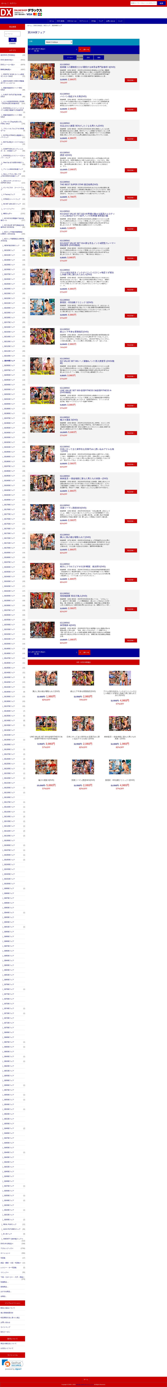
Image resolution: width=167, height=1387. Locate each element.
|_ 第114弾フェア (13, 816)
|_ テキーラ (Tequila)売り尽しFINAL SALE (13, 123)
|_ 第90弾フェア (7, 932)
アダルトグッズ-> (13, 1248)
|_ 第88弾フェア (7, 941)
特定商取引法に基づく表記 (10, 1318)
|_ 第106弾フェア (13, 855)
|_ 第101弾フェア (8, 879)
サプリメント (83, 21)
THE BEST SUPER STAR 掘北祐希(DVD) (79, 184)
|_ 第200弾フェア (13, 404)
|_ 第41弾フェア (7, 1167)
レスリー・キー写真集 (13, 1267)
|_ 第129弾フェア (8, 744)
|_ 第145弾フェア (13, 668)
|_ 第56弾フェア (13, 1095)
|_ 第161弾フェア (13, 591)
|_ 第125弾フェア (13, 764)
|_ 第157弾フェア (13, 610)
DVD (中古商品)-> (13, 1244)
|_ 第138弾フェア (13, 701)
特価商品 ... (5, 1282)
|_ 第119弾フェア (13, 792)
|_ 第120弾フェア (13, 788)
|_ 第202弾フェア (13, 394)
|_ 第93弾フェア (7, 917)
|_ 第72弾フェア (7, 1018)
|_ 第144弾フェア (13, 673)
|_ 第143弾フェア (13, 677)
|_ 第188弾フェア (13, 461)
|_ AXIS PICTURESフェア (13, 1229)
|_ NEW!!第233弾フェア (13, 245)
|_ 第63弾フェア (13, 1061)
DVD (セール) (71, 21)
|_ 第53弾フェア (13, 1109)
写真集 (13, 1258)
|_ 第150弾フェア (13, 644)
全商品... (4, 1296)
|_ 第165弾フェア (13, 572)
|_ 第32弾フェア (13, 1210)
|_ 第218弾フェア (13, 317)
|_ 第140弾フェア (13, 692)
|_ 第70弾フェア (7, 1028)
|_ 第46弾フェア (7, 1143)
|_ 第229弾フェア (13, 265)
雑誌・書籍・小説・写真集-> (13, 1263)
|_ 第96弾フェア (7, 903)
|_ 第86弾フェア (7, 951)
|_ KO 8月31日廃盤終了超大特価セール (13, 219)
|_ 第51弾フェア (7, 1119)
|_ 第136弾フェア (13, 711)
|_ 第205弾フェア (13, 380)
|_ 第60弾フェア (7, 1076)
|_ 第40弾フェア (7, 1171)
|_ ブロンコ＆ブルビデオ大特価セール (13, 129)
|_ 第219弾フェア (13, 313)
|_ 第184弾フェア (13, 480)
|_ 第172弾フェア (13, 538)
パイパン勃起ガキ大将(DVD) (73, 96)
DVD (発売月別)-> (13, 60)
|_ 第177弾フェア (13, 514)
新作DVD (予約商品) (13, 55)
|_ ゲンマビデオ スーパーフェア (13, 188)
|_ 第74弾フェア (13, 1008)
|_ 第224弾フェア (13, 289)
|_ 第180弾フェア (13, 500)
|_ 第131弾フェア (8, 735)
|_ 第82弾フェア (7, 970)
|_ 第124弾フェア (13, 769)
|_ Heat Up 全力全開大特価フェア (13, 163)
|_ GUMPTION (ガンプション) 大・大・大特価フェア (13, 150)
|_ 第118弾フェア (8, 797)
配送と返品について (8, 1308)
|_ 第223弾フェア (13, 293)
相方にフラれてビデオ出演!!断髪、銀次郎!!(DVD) (83, 566)
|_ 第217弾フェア (13, 322)
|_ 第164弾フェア (13, 576)
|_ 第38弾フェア (7, 1181)
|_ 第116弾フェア (13, 807)
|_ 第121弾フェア (8, 783)
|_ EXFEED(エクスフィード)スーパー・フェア (13, 157)
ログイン (13, 3)
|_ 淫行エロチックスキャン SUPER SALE (13, 182)
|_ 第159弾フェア (13, 600)
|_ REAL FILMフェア (13, 1224)
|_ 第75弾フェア (7, 1004)
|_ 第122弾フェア (13, 778)
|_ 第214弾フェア (13, 337)
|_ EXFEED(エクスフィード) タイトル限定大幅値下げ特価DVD (13, 109)
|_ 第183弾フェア (13, 485)
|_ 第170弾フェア (13, 548)
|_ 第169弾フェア (13, 553)
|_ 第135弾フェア (13, 716)
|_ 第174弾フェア (13, 529)
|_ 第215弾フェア (13, 332)
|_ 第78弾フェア (13, 989)
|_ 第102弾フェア (8, 874)
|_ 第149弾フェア (13, 649)
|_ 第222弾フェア (13, 298)
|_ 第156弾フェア (13, 615)
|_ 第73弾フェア (13, 1013)
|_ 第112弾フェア (13, 826)
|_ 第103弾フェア (8, 869)
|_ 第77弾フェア (7, 994)
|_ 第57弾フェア (7, 1090)
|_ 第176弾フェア (13, 519)
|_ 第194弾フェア (13, 433)
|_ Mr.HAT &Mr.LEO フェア (13, 204)
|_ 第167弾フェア (13, 562)
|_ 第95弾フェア (7, 908)
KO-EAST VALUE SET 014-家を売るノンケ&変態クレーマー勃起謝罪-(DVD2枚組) (88, 244)
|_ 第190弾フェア (13, 452)
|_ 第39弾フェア (7, 1176)
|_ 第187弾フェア (13, 466)
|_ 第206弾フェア (13, 375)
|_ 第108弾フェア (13, 845)
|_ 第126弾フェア (13, 759)
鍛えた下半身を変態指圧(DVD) (74, 331)
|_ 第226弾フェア (13, 279)
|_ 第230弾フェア (13, 260)
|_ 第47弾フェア (7, 1138)
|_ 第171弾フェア (13, 543)
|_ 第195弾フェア (13, 428)
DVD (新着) (60, 21)
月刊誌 (93, 21)
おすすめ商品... (6, 1291)
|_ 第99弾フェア (13, 888)
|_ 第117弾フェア (13, 802)
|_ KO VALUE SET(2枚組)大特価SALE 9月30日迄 (13, 226)
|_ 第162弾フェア (13, 586)
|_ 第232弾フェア (13, 250)
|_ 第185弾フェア (13, 476)
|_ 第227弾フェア (13, 274)
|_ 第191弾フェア (13, 447)
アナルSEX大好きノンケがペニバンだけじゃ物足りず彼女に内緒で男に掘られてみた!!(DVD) (87, 273)
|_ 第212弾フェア (13, 346)
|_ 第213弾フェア (13, 341)
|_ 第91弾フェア (13, 927)
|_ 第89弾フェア (7, 936)
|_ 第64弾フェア (13, 1056)
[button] (12, 1364)
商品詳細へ (131, 80)
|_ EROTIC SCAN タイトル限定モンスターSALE (13, 75)
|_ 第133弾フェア (13, 725)
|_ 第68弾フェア (7, 1037)
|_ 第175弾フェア (13, 524)
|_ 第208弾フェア (13, 365)
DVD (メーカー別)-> (13, 65)
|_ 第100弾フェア (8, 884)
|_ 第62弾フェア (7, 1066)
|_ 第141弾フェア (13, 687)
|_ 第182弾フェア (13, 490)
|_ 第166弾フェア (13, 567)
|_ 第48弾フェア (7, 1133)
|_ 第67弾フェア (13, 1042)
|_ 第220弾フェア (13, 308)
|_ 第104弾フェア (8, 864)
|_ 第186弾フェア (13, 471)
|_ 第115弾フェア (13, 812)
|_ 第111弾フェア (13, 831)
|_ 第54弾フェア (7, 1104)
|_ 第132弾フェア (8, 730)
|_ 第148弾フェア (13, 653)
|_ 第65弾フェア (7, 1052)
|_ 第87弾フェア (7, 946)
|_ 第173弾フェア (13, 533)
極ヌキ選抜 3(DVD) (69, 420)
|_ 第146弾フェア (13, 663)
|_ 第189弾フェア (13, 457)
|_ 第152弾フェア (13, 634)
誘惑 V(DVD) (66, 155)
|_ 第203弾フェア (13, 389)
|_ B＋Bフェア (13, 1234)
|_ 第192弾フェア (13, 442)
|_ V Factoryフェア (13, 194)
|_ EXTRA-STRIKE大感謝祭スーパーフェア (13, 136)
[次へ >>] (86, 49)
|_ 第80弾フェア (7, 980)
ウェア (101, 21)
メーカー (70, 57)
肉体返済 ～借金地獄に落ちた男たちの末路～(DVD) (84, 478)
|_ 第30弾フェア (13, 1220)
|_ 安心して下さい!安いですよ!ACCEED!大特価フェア (13, 175)
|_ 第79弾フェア (7, 984)
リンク (120, 21)
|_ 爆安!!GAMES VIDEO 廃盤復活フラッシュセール (12, 82)
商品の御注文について (9, 1343)
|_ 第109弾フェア (8, 840)
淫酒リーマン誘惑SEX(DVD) (73, 508)
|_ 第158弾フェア (13, 605)
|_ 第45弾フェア (7, 1148)
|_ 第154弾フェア (13, 625)
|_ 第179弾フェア (13, 505)
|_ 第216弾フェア (13, 327)
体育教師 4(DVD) (68, 625)
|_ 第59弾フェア (7, 1080)
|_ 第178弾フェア (13, 509)
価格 (98, 57)
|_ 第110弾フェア (13, 836)
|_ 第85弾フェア (7, 956)
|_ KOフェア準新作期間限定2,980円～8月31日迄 (13, 233)
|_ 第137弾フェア (13, 706)
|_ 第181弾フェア (13, 495)
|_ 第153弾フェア (13, 629)
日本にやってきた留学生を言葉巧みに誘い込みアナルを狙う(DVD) (87, 450)
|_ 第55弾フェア (13, 1100)
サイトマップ (5, 1327)
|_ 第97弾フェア (7, 898)
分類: (31, 41)
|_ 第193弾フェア (13, 437)
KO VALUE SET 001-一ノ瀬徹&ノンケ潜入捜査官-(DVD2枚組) (87, 362)
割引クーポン (5, 1332)
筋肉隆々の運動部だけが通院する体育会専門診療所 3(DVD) (87, 67)
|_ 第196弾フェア (13, 423)
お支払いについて (7, 1348)
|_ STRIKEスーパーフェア (13, 199)
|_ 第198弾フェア (13, 413)
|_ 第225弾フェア (13, 284)
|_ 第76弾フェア (7, 999)
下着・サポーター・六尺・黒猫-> (13, 1277)
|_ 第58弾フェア (13, 1085)
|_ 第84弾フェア (7, 960)
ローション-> (13, 1253)
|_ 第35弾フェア (13, 1195)
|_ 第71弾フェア (7, 1023)
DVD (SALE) (38, 25)
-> (13, 69)
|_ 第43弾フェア (7, 1157)
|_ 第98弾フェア (7, 893)
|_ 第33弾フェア (7, 1205)
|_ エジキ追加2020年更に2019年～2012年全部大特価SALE (13, 102)
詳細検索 (12, 43)
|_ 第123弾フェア (13, 773)
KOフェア (47, 25)
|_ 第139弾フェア (13, 696)
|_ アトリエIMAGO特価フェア (13, 169)
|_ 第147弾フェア (13, 658)
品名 (88, 57)
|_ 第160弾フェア (13, 596)
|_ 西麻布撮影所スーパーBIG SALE (13, 89)
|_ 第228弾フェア (13, 269)
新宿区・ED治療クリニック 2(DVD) (76, 302)
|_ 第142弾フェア (13, 682)
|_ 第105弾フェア (13, 860)
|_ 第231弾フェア (13, 255)
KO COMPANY (65, 64)
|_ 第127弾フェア (13, 754)
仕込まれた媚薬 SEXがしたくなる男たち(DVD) (82, 126)
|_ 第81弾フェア (7, 975)
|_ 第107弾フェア (13, 850)
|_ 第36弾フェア (7, 1191)
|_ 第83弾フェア (7, 965)
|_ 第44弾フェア (13, 1152)
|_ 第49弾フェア (13, 1128)
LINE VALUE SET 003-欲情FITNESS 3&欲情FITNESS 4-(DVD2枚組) (86, 391)
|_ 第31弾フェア (7, 1215)
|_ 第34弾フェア (13, 1200)
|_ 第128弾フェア (13, 749)
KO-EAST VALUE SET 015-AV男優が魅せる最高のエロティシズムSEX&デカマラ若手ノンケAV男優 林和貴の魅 (87, 215)
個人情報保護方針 (7, 1313)
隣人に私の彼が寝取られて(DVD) (75, 537)
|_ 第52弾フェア (7, 1114)
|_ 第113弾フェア (13, 821)
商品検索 (12, 27)
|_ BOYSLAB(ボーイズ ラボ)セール (13, 143)
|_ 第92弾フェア (7, 922)
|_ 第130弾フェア (13, 740)
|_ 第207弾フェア (13, 370)
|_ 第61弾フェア (7, 1071)
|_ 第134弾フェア (13, 720)
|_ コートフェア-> (13, 209)
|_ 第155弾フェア (13, 620)
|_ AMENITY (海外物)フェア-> (13, 1239)
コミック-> (13, 1272)
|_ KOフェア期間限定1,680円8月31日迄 (13, 240)
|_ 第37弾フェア (13, 1186)
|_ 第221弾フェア (13, 303)
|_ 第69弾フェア (7, 1032)
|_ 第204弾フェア (13, 385)
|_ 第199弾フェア (13, 409)
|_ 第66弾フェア (13, 1047)
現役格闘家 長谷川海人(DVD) (73, 596)
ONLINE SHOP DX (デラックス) (85, 1384)
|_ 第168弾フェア (13, 557)
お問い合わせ (110, 21)
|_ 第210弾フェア (13, 356)
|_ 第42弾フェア (7, 1162)
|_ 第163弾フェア (13, 581)
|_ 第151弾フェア (13, 639)
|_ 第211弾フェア (13, 351)
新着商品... (4, 1287)
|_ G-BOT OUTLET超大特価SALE (13, 95)
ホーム (3, 3)
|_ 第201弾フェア (13, 399)
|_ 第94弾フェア (13, 912)
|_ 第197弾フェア (13, 418)
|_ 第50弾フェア (7, 1124)
